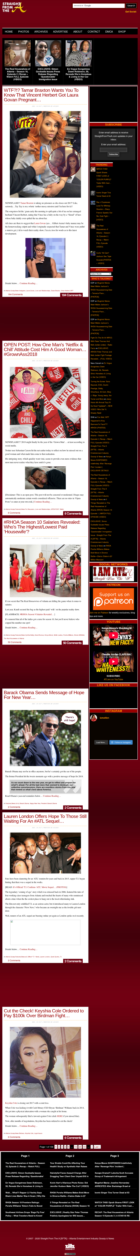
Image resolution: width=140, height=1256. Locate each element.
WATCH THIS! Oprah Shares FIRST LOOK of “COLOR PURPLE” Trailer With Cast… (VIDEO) (114, 1206)
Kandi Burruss (39, 635)
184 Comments (71, 295)
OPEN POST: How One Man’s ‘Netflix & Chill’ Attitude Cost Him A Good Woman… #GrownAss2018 (45, 349)
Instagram (22, 291)
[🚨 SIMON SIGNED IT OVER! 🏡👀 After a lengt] (131, 734)
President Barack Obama (49, 803)
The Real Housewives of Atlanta (14, 638)
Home (9, 31)
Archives (41, 31)
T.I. (61, 957)
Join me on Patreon (99, 612)
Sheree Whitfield (79, 635)
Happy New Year (35, 803)
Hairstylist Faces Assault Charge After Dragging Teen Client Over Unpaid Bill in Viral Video (69, 1176)
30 (84, 1146)
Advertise (60, 31)
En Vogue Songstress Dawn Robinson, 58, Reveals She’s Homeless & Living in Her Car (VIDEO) (78, 74)
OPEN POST (55, 509)
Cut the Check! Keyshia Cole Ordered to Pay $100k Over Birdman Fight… (44, 1013)
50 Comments (72, 642)
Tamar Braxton (26, 202)
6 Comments (73, 1137)
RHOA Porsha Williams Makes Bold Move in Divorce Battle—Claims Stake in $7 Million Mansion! (101, 552)
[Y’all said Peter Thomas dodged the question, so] (119, 728)
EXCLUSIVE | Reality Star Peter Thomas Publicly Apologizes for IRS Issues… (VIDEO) (69, 1216)
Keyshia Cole (11, 1102)
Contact (94, 31)
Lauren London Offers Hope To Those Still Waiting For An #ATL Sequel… (45, 819)
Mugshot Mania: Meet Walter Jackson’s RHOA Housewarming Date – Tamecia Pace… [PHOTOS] (101, 289)
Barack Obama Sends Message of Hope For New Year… (44, 695)
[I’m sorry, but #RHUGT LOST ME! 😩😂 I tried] (107, 728)
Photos (23, 31)
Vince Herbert (65, 291)
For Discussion (29, 509)
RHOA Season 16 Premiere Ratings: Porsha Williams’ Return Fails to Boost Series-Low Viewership (23, 1206)
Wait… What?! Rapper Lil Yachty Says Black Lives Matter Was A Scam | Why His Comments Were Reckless (25, 1196)
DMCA (109, 31)
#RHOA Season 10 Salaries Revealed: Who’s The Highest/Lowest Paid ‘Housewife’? (42, 526)
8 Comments (73, 513)
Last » (97, 1146)
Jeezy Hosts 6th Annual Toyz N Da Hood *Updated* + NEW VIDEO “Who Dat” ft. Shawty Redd (101, 406)
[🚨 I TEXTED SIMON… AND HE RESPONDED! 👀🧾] (119, 734)
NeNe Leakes (58, 635)
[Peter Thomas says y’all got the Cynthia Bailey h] (95, 734)
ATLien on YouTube (113, 679)
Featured (18, 509)
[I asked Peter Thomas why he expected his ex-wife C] (131, 728)
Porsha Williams (68, 635)
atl (26, 957)
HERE (60, 1116)
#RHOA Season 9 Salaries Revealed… (37, 614)
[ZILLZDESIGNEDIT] (70, 1249)
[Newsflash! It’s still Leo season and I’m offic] (95, 728)
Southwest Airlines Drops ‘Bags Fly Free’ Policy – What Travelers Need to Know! (25, 1214)
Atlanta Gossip (10, 291)
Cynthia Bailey (29, 635)
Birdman (21, 1133)
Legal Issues (38, 1133)
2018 (17, 803)
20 (80, 1146)
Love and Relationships (42, 291)
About (77, 31)
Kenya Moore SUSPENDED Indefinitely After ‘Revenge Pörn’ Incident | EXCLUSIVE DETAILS (101, 463)
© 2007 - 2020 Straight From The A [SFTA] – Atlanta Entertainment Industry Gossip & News (70, 1238)
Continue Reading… (29, 283)
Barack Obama (24, 803)
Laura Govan (40, 223)
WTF (71, 291)
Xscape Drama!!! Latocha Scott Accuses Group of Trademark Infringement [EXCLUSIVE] (114, 1176)
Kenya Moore (49, 635)
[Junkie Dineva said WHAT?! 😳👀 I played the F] (107, 734)
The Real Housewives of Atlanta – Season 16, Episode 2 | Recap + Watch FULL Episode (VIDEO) (17, 74)
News (17, 291)
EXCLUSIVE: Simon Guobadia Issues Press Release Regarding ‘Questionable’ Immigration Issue (48, 74)
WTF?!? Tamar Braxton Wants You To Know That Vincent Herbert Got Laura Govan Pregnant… (41, 94)
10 (76, 1146)
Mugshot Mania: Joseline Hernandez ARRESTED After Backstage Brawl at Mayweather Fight (112, 1186)
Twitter (62, 509)
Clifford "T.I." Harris (33, 957)
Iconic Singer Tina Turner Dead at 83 (112, 1192)
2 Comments (73, 807)
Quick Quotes (55, 957)
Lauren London (45, 957)
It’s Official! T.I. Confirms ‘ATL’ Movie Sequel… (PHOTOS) (39, 887)
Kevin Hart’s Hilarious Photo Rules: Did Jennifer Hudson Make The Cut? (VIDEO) (69, 1184)
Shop (122, 31)
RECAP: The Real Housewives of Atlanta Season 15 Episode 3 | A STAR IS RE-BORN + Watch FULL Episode (114, 1216)
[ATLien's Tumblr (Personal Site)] (113, 580)
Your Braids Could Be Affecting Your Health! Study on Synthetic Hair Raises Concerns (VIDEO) (68, 1166)
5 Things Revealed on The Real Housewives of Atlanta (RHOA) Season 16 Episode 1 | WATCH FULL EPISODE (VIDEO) (70, 1207)
